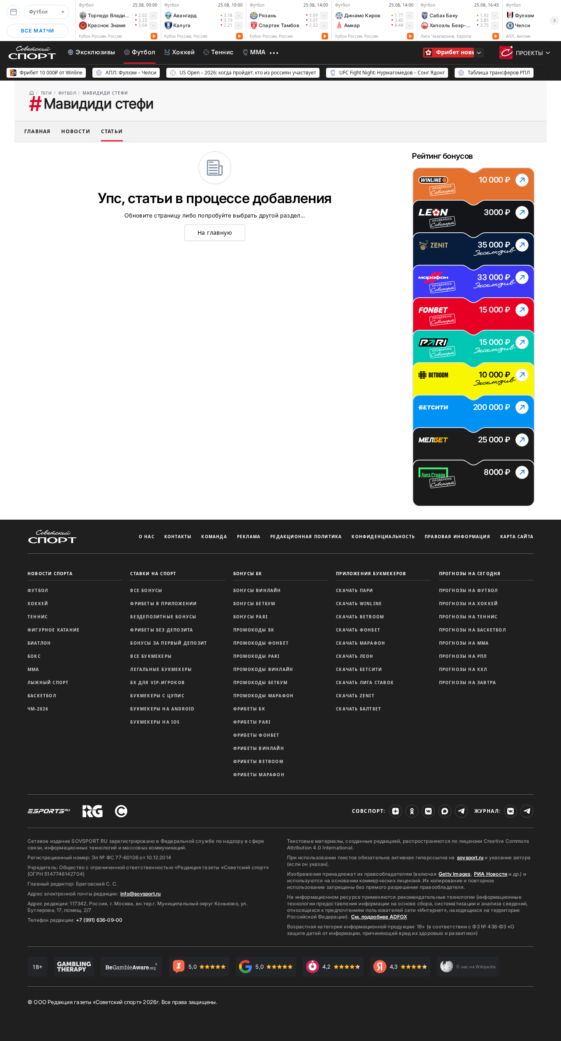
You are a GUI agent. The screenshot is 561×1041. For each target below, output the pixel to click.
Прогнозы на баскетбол (472, 630)
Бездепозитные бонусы (163, 617)
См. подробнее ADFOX (379, 917)
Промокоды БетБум (260, 682)
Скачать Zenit (355, 696)
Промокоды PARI (256, 656)
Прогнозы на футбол (468, 590)
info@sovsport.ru (140, 894)
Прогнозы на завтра (468, 682)
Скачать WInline (359, 603)
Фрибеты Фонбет (256, 735)
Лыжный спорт (48, 682)
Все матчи (38, 31)
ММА (33, 669)
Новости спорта (50, 573)
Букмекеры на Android (162, 709)
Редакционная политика (306, 536)
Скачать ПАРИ (354, 590)
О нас (146, 536)
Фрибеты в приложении (163, 603)
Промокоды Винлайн (263, 669)
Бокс (34, 656)
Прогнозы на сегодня (470, 573)
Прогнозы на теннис (468, 617)
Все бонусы (146, 590)
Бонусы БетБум (254, 603)
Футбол (38, 590)
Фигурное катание (54, 630)
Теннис (38, 617)
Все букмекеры (151, 656)
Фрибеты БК (249, 709)
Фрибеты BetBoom (258, 761)
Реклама (248, 536)
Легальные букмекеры (161, 669)
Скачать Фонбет (358, 630)
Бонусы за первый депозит (168, 643)
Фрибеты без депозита (161, 630)
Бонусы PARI (250, 617)
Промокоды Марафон (263, 696)
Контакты (178, 536)
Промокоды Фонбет (261, 643)
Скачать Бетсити (359, 669)
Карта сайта (516, 536)
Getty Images (455, 874)
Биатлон (39, 643)
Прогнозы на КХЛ (463, 669)
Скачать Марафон (360, 643)
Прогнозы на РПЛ (463, 656)
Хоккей (38, 603)
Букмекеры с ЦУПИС (157, 696)
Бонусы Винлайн (257, 590)
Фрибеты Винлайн (258, 748)
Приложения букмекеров (371, 573)
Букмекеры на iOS (155, 722)
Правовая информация (457, 536)
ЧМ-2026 (38, 709)
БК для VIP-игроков (157, 682)
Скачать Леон (354, 656)
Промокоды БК (253, 630)
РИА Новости (490, 874)
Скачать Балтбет (358, 709)
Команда (214, 536)
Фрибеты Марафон (259, 774)
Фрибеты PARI (252, 722)
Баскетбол (42, 696)
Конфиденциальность (383, 536)
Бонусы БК (247, 573)
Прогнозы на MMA (464, 643)
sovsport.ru (470, 857)
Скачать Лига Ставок (365, 682)
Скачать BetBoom (360, 617)
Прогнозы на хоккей (468, 603)
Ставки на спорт (153, 573)
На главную (215, 232)
